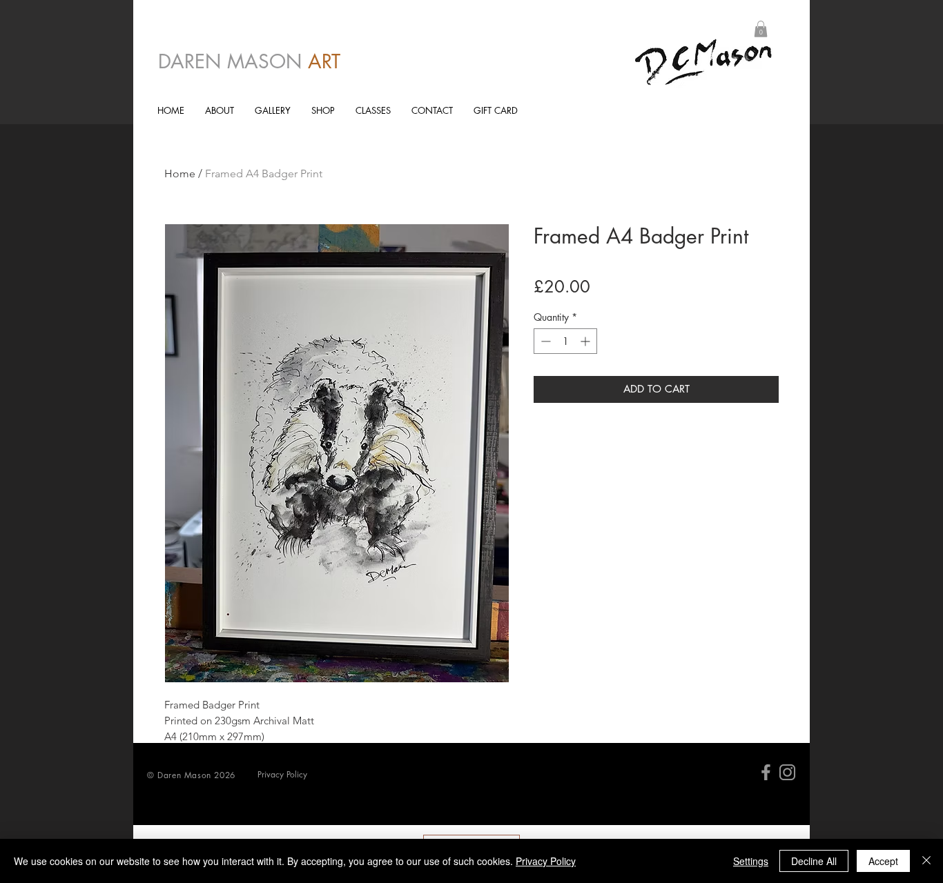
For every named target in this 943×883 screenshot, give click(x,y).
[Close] (926, 861)
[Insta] (787, 772)
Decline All (814, 861)
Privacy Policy (546, 861)
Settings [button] (750, 861)
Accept (883, 861)
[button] (761, 29)
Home (179, 173)
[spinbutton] (565, 341)
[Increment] (586, 341)
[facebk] (766, 772)
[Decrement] (544, 341)
